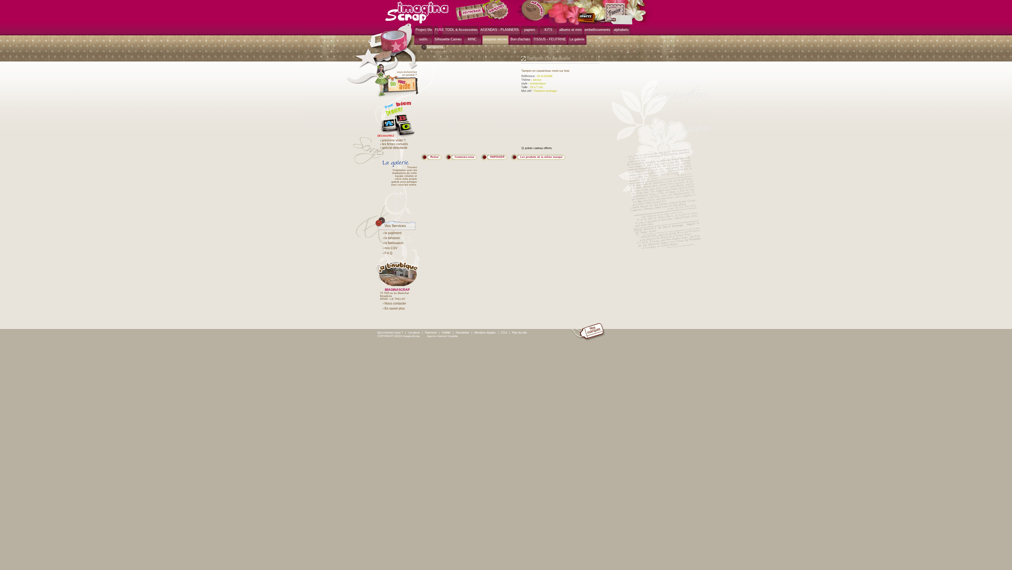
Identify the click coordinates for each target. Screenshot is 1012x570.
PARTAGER (497, 156)
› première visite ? (393, 140)
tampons (435, 46)
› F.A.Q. (388, 253)
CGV (504, 332)
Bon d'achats (520, 39)
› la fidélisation (393, 243)
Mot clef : (539, 90)
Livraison (414, 332)
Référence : (536, 76)
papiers (529, 30)
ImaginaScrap (416, 11)
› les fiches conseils (394, 144)
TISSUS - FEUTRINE (549, 39)
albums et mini (570, 30)
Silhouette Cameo (447, 39)
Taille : (532, 87)
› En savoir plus (394, 308)
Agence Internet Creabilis (442, 336)
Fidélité (446, 332)
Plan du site (519, 332)
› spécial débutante (393, 148)
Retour (434, 156)
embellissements (597, 30)
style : (533, 83)
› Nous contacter (394, 303)
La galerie (577, 39)
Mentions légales (485, 332)
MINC (472, 39)
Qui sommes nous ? (390, 332)
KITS (548, 30)
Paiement (431, 332)
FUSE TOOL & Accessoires (456, 30)
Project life (424, 30)
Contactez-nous (464, 156)
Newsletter (462, 332)
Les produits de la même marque (541, 156)
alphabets (621, 30)
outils (423, 39)
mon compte (587, 18)
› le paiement (392, 233)
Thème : (531, 79)
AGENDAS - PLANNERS (499, 30)
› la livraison (391, 238)
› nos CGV (390, 248)
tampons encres (495, 39)
